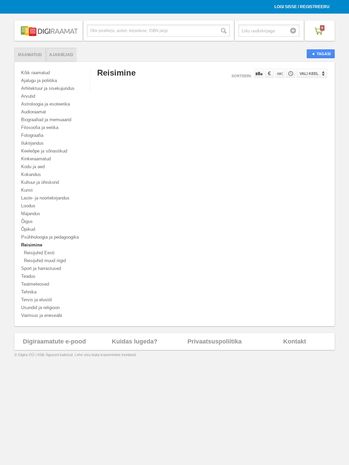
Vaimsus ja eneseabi (41, 315)
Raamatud (30, 54)
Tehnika (28, 291)
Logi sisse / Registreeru (302, 6)
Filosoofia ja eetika (39, 127)
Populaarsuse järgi (258, 73)
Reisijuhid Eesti (39, 252)
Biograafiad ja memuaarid (46, 119)
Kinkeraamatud (36, 158)
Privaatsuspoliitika (214, 341)
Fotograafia (32, 135)
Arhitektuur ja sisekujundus (48, 88)
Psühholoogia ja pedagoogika (50, 237)
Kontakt (294, 341)
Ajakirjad (61, 54)
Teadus (28, 276)
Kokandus (31, 174)
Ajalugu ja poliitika (39, 80)
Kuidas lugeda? (134, 341)
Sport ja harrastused (41, 268)
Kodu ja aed (33, 166)
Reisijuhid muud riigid (45, 260)
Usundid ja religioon (40, 307)
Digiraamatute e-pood (54, 341)
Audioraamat (33, 111)
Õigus (27, 221)
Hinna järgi (269, 73)
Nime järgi (280, 73)
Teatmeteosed (35, 284)
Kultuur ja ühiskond (40, 182)
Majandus (30, 213)
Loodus (28, 205)
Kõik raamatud (35, 72)
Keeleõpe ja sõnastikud (44, 151)
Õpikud (28, 229)
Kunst (27, 190)
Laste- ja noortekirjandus (45, 198)
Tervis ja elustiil (36, 299)
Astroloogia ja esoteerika (45, 104)
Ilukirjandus (32, 143)
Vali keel (309, 73)
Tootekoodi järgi (290, 73)
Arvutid (28, 96)
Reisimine (31, 244)
